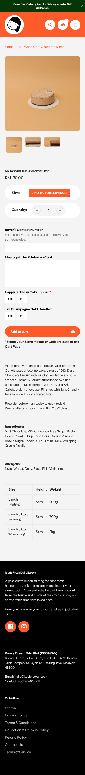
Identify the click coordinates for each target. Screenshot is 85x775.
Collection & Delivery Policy (27, 730)
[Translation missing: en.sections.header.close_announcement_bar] (81, 6)
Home (9, 46)
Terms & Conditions (20, 722)
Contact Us (14, 744)
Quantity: (19, 209)
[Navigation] (75, 25)
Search (10, 708)
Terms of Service (18, 752)
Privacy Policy (16, 715)
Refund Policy (16, 737)
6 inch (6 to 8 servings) (49, 193)
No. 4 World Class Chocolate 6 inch (40, 46)
